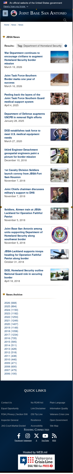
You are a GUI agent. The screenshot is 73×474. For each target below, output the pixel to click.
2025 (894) (10, 306)
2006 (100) (10, 373)
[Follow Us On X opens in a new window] (36, 436)
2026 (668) (10, 302)
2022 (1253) (11, 317)
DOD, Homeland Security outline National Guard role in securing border (23, 274)
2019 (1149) (11, 327)
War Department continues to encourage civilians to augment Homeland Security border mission (23, 58)
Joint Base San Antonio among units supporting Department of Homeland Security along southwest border (23, 234)
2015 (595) (10, 341)
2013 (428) (10, 348)
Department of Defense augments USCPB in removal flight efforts (24, 115)
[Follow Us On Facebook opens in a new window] (18, 436)
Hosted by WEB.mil (35, 452)
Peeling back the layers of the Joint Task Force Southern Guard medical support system (24, 98)
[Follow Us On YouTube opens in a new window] (45, 436)
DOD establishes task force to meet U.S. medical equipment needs (22, 134)
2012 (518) (10, 352)
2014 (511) (10, 345)
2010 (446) (10, 359)
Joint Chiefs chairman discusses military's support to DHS (24, 190)
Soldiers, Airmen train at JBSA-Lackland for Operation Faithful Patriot (23, 213)
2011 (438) (10, 356)
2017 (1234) (11, 334)
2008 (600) (10, 366)
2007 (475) (10, 370)
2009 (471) (10, 363)
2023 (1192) (11, 313)
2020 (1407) (11, 324)
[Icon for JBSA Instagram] (27, 436)
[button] (16, 6)
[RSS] (54, 436)
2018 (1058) (11, 331)
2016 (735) (10, 338)
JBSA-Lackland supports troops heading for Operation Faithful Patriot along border (23, 254)
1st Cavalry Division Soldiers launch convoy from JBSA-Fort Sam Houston (23, 173)
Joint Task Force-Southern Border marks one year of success (20, 79)
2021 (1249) (11, 320)
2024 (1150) (11, 310)
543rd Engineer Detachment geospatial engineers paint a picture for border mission (21, 153)
